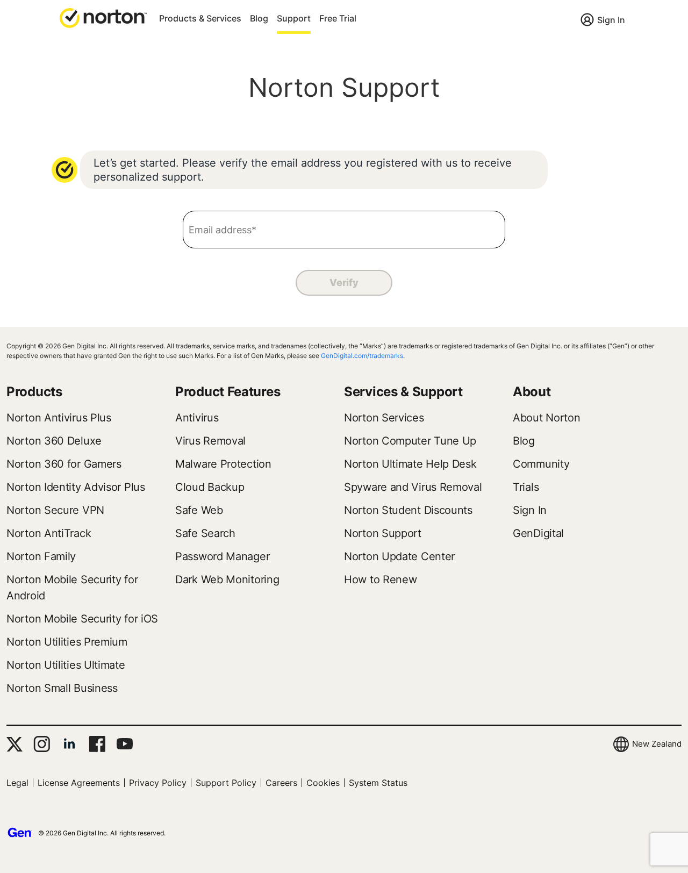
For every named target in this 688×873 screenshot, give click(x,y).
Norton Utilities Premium (66, 641)
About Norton (546, 417)
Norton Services (384, 417)
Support (294, 18)
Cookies (323, 782)
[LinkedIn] (69, 744)
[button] (103, 17)
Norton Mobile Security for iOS (82, 618)
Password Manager (222, 556)
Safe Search (205, 533)
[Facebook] (97, 744)
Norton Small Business (62, 688)
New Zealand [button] (657, 744)
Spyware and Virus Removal (413, 487)
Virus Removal (210, 440)
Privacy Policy (158, 782)
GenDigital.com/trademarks (362, 356)
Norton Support (382, 533)
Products (34, 391)
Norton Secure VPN (55, 510)
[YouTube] (124, 744)
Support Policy (226, 782)
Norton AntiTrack (48, 533)
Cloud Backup (209, 487)
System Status (378, 782)
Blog (259, 18)
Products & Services (200, 18)
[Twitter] (14, 744)
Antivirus (196, 417)
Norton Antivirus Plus (58, 417)
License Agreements (79, 782)
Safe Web (199, 510)
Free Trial (337, 18)
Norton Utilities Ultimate (65, 665)
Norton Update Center (399, 556)
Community (541, 463)
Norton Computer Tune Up (410, 440)
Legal (17, 782)
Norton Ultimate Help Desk (410, 463)
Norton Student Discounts (408, 510)
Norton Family (41, 556)
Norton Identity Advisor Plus (75, 487)
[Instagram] (41, 744)
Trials (526, 487)
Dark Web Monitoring (227, 579)
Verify (343, 282)
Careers (281, 782)
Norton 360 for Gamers (63, 463)
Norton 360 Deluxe (54, 440)
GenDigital (538, 533)
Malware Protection (223, 463)
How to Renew (380, 579)
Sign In (611, 20)
